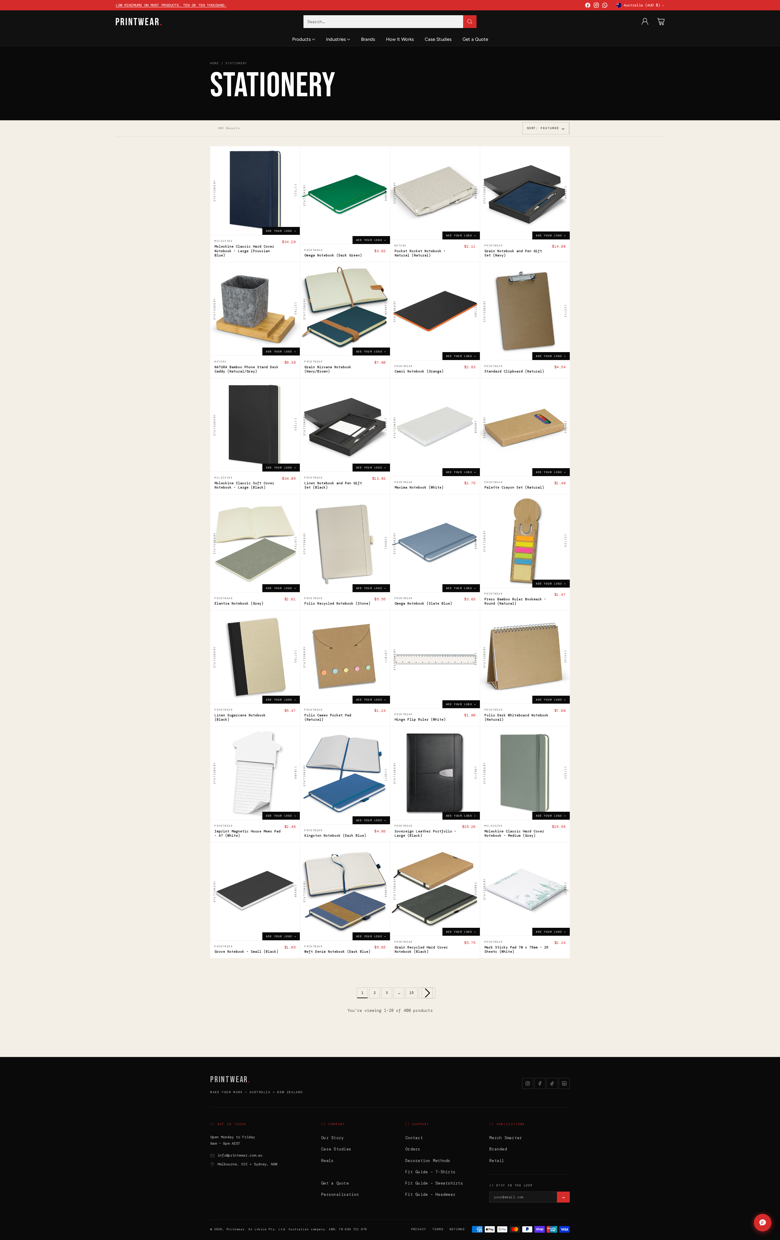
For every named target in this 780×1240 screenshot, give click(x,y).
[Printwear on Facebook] (588, 6)
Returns (457, 1229)
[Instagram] (527, 1083)
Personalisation (340, 1194)
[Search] (470, 21)
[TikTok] (552, 1083)
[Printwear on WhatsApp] (605, 6)
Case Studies (336, 1149)
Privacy (418, 1229)
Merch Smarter (505, 1137)
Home (214, 63)
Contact (414, 1137)
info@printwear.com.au (240, 1155)
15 (412, 993)
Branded (498, 1149)
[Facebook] (539, 1083)
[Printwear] (138, 21)
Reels (327, 1160)
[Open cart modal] (661, 21)
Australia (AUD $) (642, 5)
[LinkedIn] (564, 1083)
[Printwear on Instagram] (596, 6)
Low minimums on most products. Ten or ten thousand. (171, 5)
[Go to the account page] (645, 21)
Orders (412, 1149)
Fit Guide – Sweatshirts (434, 1183)
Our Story (332, 1137)
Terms (437, 1229)
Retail (497, 1160)
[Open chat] (762, 1222)
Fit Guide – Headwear (430, 1194)
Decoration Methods (428, 1160)
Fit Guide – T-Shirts (430, 1172)
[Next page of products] (427, 992)
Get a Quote (335, 1183)
